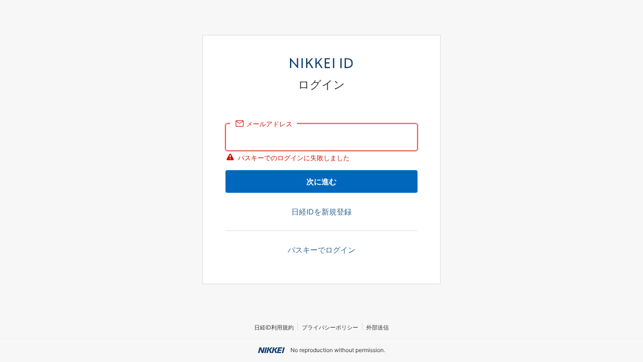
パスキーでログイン (321, 250)
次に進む (321, 181)
